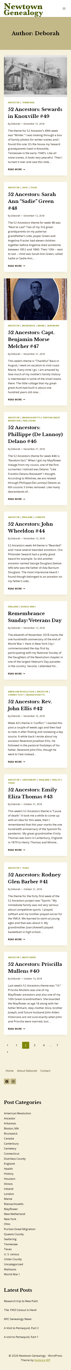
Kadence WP (42, 1360)
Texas (33, 187)
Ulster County (13, 1259)
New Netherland (14, 1214)
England (27, 517)
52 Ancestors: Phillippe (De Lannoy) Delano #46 (35, 434)
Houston (9, 1179)
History (9, 1173)
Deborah (15, 123)
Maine (41, 325)
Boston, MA (11, 1128)
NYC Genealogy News (18, 1319)
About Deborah (27, 1071)
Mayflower (29, 957)
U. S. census (11, 1254)
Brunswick (28, 325)
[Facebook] (7, 1081)
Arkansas (10, 1123)
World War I (28, 606)
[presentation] (35, 76)
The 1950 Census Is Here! (20, 1310)
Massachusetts (31, 417)
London (40, 517)
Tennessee (28, 102)
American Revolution (21, 691)
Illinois (8, 1184)
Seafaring (53, 325)
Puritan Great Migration (19, 1229)
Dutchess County (15, 1159)
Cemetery (10, 1148)
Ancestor (14, 102)
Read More (16, 169)
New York (10, 1219)
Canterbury (29, 779)
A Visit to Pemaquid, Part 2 (21, 1328)
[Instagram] (13, 1081)
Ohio (25, 187)
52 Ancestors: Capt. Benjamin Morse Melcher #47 (31, 339)
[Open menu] (64, 8)
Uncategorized (13, 1264)
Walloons (29, 420)
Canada (9, 1138)
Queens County (14, 1234)
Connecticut (16, 694)
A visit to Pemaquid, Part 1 (21, 1337)
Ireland (8, 1189)
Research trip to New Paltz (21, 1301)
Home (10, 1071)
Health (56, 779)
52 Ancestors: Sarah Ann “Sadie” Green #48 (32, 201)
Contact (45, 1071)
